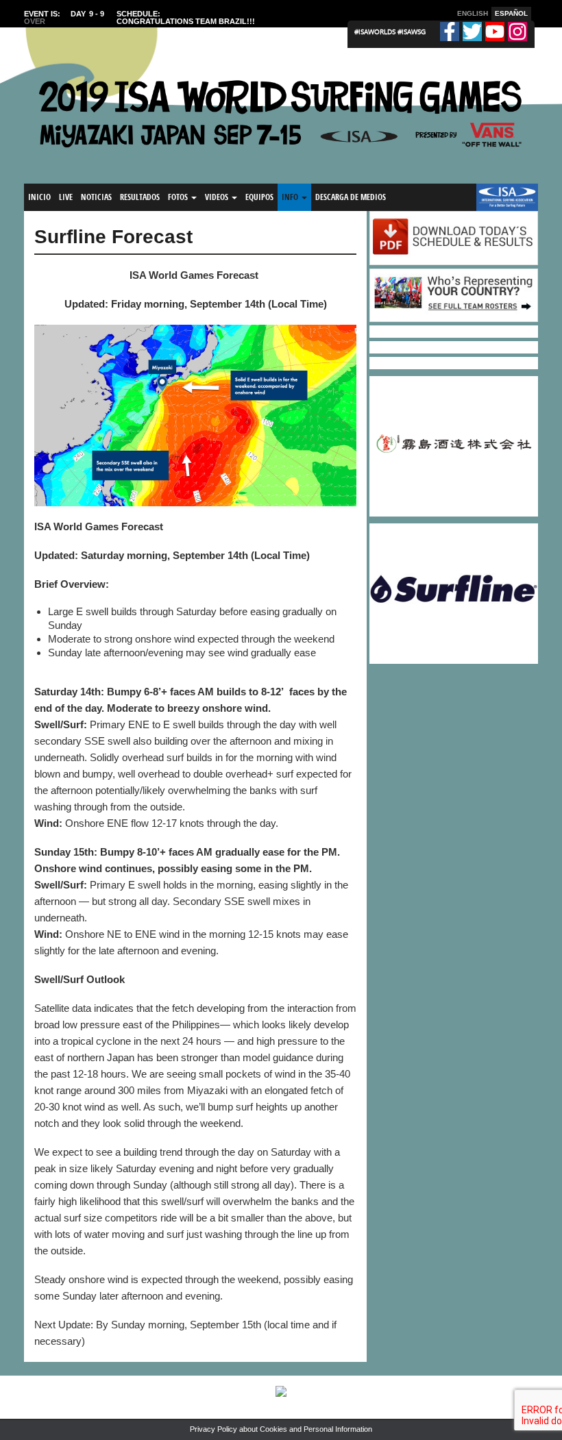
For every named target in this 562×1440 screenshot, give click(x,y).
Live (66, 197)
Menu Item (499, 197)
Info (291, 197)
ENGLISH (472, 13)
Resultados (140, 197)
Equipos (259, 197)
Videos (217, 197)
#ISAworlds (376, 31)
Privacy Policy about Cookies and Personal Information (281, 1429)
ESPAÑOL (511, 13)
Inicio (39, 197)
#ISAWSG (412, 31)
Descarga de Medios (350, 197)
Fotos (179, 197)
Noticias (96, 197)
